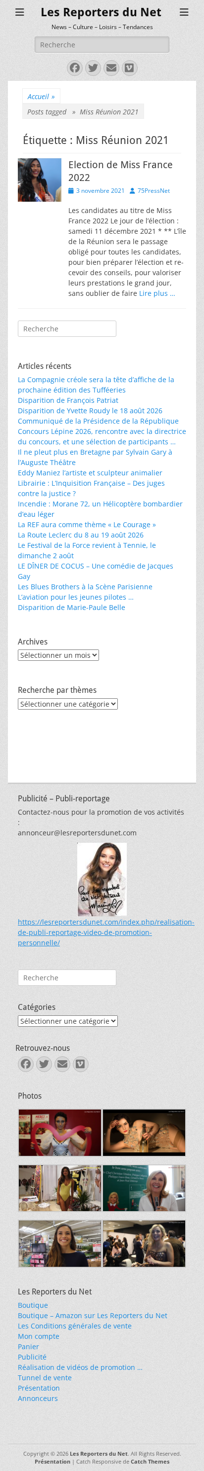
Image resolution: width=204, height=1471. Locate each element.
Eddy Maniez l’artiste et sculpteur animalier (90, 472)
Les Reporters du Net (101, 12)
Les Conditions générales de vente (75, 1325)
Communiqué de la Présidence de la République (98, 421)
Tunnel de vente (45, 1377)
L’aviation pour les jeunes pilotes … (76, 597)
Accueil (41, 96)
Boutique (33, 1305)
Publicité (32, 1357)
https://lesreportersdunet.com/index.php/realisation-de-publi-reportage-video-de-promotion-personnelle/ (106, 932)
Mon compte (38, 1336)
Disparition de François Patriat (68, 400)
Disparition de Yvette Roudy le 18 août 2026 (90, 410)
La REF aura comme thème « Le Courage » (87, 524)
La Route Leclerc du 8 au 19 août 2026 (81, 534)
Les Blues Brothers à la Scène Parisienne (85, 586)
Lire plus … (157, 293)
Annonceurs (38, 1398)
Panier (28, 1346)
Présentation (39, 1388)
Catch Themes (150, 1461)
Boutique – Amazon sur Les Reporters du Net (92, 1315)
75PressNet (154, 190)
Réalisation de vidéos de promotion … (80, 1367)
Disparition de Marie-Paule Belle (71, 607)
